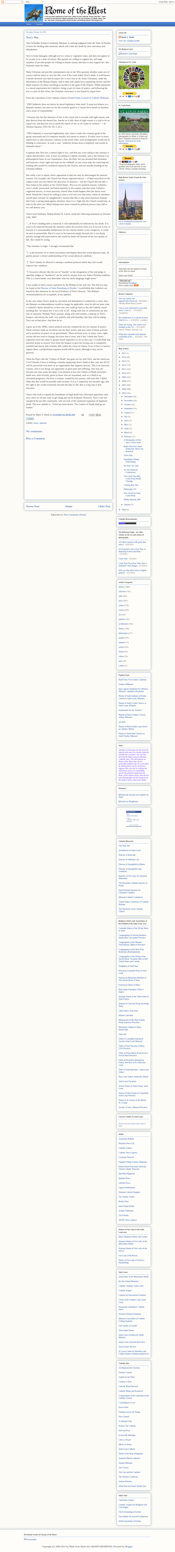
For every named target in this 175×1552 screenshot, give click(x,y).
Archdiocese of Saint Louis (130, 850)
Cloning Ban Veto (131, 485)
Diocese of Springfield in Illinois (132, 864)
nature (121, 605)
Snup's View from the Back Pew (132, 1342)
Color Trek (123, 559)
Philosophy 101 (130, 489)
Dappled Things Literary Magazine (133, 1162)
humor (121, 652)
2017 (124, 353)
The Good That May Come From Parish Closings (132, 478)
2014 (124, 357)
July (126, 416)
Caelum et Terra (125, 1382)
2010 (124, 373)
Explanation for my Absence (130, 710)
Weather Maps (135, 1123)
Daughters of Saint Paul (128, 966)
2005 (124, 393)
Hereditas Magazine (127, 1174)
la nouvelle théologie (127, 1435)
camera (121, 665)
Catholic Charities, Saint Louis (131, 1286)
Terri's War (128, 455)
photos (121, 587)
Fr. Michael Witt (125, 1421)
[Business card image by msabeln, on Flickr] (128, 53)
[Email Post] (82, 414)
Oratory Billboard (126, 684)
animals (122, 642)
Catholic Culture (125, 1148)
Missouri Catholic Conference (131, 897)
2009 (124, 377)
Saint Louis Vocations (127, 1081)
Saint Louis (135, 820)
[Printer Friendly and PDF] (30, 419)
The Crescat (123, 1467)
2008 (124, 381)
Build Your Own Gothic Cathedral (132, 680)
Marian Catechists (126, 1015)
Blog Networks (131, 811)
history (121, 628)
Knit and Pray (124, 1430)
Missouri (129, 821)
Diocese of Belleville (127, 855)
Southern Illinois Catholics (129, 1458)
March (127, 432)
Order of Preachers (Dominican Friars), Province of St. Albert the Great (132, 1062)
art (120, 615)
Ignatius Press (124, 1178)
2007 (124, 385)
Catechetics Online (126, 1500)
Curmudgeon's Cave (127, 1403)
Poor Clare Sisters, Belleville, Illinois (133, 1077)
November (128, 400)
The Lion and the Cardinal (129, 1472)
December (128, 396)
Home (29, 24)
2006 (124, 389)
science (122, 647)
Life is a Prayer (125, 1440)
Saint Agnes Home (126, 1330)
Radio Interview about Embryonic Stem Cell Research (133, 448)
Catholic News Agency (128, 1153)
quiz (120, 661)
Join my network (133, 825)
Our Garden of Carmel (128, 1326)
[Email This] (90, 415)
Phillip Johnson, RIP (132, 499)
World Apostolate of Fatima (130, 1521)
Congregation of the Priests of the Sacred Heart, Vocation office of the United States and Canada (133, 958)
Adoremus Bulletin (126, 1139)
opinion (43, 423)
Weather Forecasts (124, 1123)
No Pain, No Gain (131, 466)
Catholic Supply (125, 1290)
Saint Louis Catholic (127, 1449)
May (126, 424)
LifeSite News (124, 1183)
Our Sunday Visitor (126, 1197)
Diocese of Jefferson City (129, 859)
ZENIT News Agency (128, 1220)
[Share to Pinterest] (100, 415)
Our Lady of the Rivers (128, 1255)
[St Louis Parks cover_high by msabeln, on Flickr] (134, 132)
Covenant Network (126, 1157)
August (127, 412)
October (127, 404)
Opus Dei (122, 1034)
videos (121, 656)
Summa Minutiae (125, 1463)
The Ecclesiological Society (130, 1512)
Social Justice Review (127, 1347)
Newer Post (32, 506)
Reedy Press (124, 1201)
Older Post (104, 506)
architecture (123, 624)
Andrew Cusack (125, 1372)
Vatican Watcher (125, 1481)
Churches (39, 24)
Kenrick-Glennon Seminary (130, 1314)
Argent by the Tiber (127, 1377)
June (126, 420)
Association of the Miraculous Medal (133, 1277)
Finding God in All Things (129, 1412)
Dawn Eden (123, 1407)
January (127, 504)
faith (120, 596)
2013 (124, 361)
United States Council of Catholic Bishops (88, 98)
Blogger (128, 1546)
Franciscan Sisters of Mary (129, 985)
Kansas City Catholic (127, 1426)
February (128, 436)
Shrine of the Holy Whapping (131, 1454)
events (121, 610)
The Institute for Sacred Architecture (133, 1516)
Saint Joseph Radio (126, 1206)
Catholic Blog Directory (128, 1386)
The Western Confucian (128, 1477)
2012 (124, 365)
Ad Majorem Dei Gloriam (129, 1368)
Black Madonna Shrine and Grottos (133, 1237)
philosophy (123, 633)
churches (122, 591)
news (36, 423)
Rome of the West (132, 816)
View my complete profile (129, 41)
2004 (124, 510)
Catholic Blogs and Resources (131, 1391)
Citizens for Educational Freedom (132, 1295)
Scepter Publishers (126, 1211)
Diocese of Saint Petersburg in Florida (58, 288)
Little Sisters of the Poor (128, 1011)
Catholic (129, 820)
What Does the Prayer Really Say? (133, 1486)
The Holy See (124, 846)
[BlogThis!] (92, 415)
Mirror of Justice (125, 1444)
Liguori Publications (127, 1187)
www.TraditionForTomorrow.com (132, 221)
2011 (124, 369)
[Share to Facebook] (97, 415)
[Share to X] (95, 415)
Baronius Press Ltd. (127, 1143)
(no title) (122, 722)
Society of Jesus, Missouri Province (133, 1107)
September (128, 408)
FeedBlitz (133, 283)
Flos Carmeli (124, 1417)
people (121, 638)
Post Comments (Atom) (75, 514)
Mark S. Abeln (127, 37)
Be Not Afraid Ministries (129, 1281)
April (126, 428)
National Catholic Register (129, 1192)
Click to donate (125, 224)
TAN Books (124, 1215)
